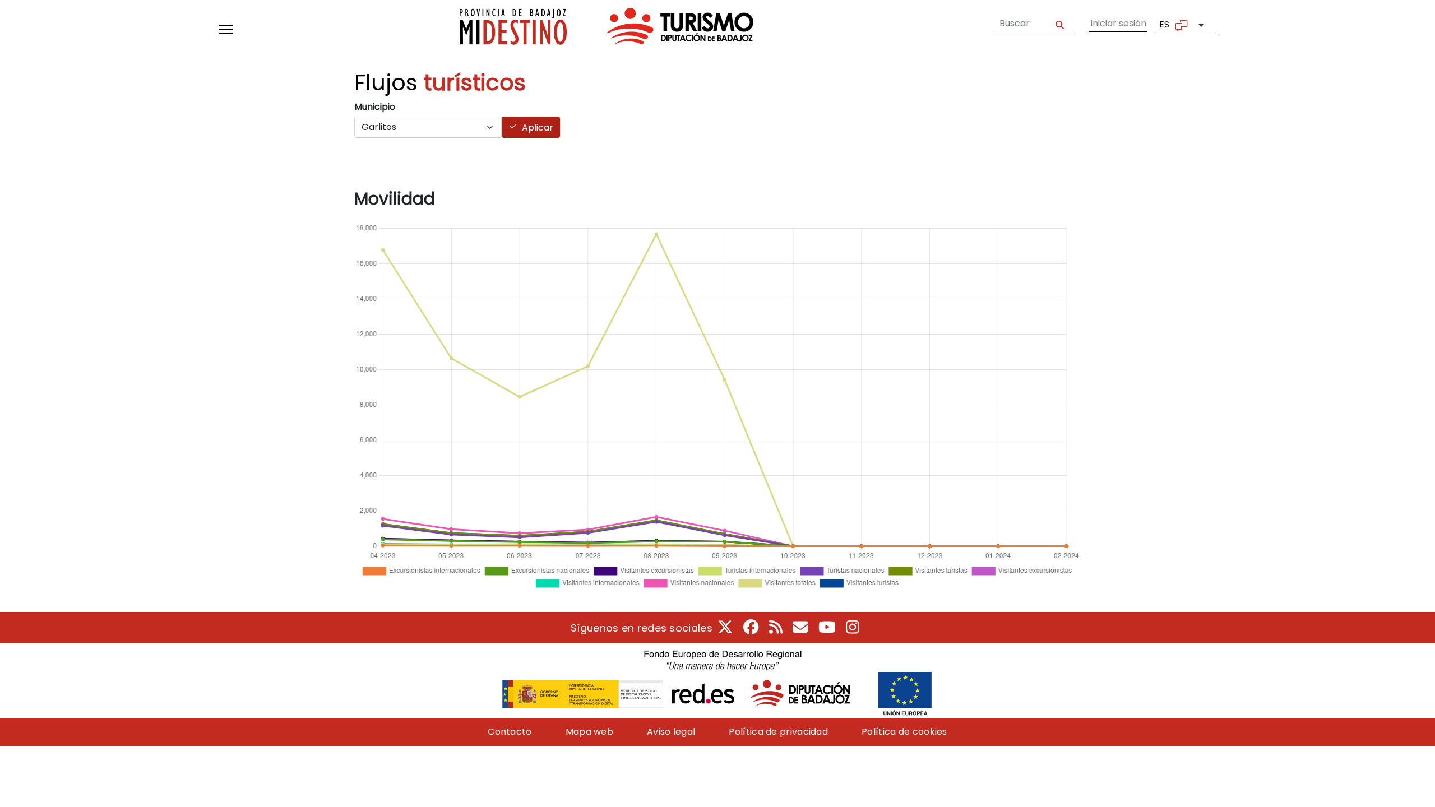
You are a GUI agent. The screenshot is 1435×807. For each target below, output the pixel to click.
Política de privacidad (778, 731)
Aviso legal (671, 731)
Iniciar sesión (1118, 23)
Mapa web (589, 731)
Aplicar (537, 127)
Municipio (374, 106)
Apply (1061, 24)
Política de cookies (904, 731)
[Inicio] (606, 29)
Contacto (509, 731)
